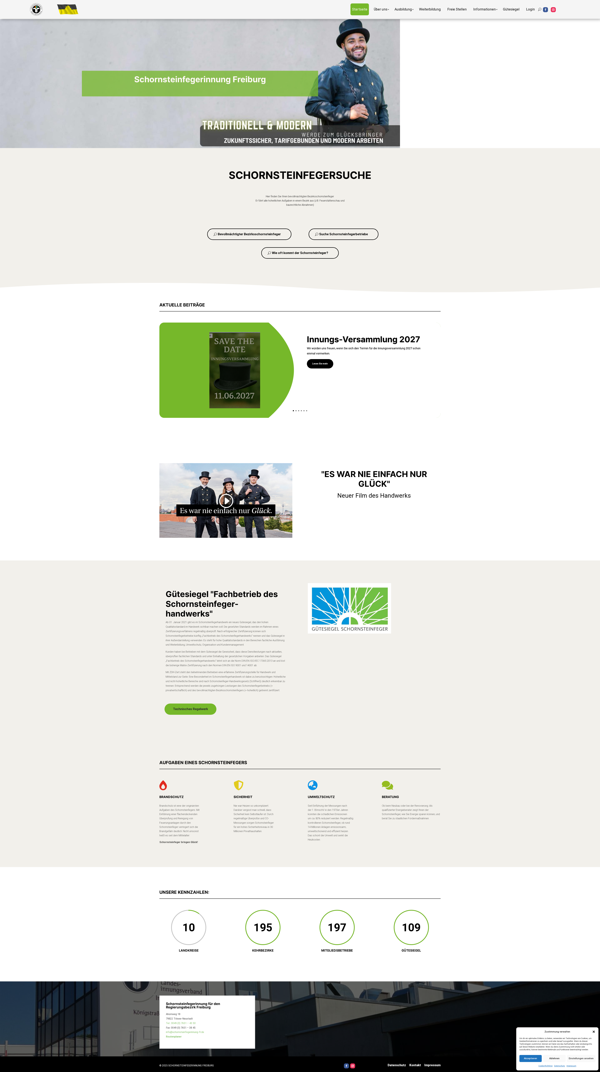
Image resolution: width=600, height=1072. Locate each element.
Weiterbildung (430, 9)
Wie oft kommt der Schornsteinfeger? (300, 253)
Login (530, 9)
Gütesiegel (511, 9)
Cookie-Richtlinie (545, 1066)
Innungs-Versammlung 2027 (363, 339)
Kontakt (415, 1065)
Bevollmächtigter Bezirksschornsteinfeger (249, 234)
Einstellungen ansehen (581, 1058)
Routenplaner (174, 1036)
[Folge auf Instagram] (553, 9)
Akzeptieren (530, 1058)
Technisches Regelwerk (190, 709)
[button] (593, 1031)
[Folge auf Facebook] (545, 9)
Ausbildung (403, 9)
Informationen (484, 9)
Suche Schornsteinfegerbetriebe (343, 234)
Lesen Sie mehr (320, 363)
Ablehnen (554, 1058)
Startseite (359, 9)
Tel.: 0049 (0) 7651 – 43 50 (181, 1023)
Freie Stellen (457, 9)
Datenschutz (559, 1066)
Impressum (571, 1066)
